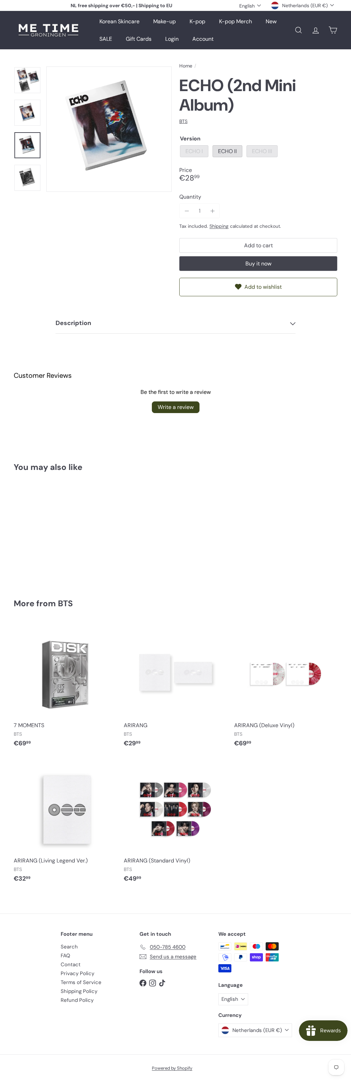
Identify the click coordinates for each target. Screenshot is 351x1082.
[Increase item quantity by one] (212, 210)
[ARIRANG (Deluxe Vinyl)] (285, 688)
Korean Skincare (119, 21)
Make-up (164, 21)
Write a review (176, 407)
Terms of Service (81, 982)
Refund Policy (77, 1000)
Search (69, 946)
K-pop (197, 21)
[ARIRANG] (175, 688)
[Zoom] (109, 129)
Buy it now (258, 263)
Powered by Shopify (172, 1068)
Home (185, 66)
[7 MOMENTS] (65, 688)
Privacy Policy (77, 973)
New (271, 21)
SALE (105, 38)
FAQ (65, 955)
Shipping (219, 226)
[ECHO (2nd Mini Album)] (38, 530)
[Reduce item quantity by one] (186, 210)
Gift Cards (139, 38)
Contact (71, 964)
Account (203, 38)
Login (172, 38)
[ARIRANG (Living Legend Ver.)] (65, 824)
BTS (65, 603)
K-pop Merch (235, 21)
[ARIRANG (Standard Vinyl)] (175, 824)
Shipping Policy (79, 991)
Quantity (190, 197)
